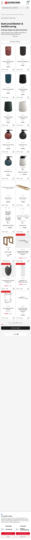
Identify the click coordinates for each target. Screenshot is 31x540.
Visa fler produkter (15, 328)
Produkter (3, 14)
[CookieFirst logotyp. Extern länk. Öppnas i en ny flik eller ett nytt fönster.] (1, 514)
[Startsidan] (12, 3)
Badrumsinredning (19, 14)
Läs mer (16, 36)
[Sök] (28, 8)
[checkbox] (2, 526)
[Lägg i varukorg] (13, 69)
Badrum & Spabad (10, 14)
